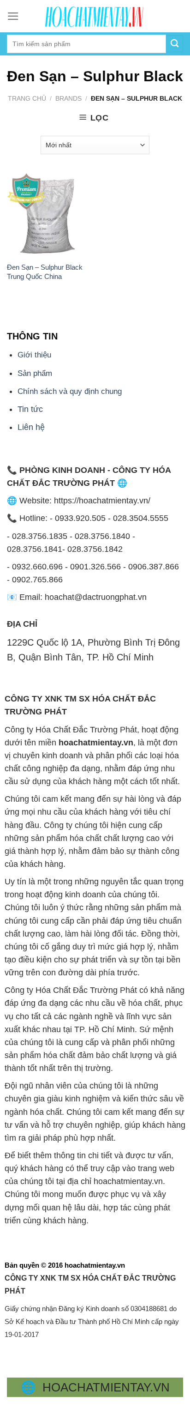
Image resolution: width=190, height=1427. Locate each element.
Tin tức (30, 409)
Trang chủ (27, 98)
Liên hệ (31, 427)
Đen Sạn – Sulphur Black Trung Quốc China (45, 271)
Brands (68, 98)
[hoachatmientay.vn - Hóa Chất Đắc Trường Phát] (95, 16)
